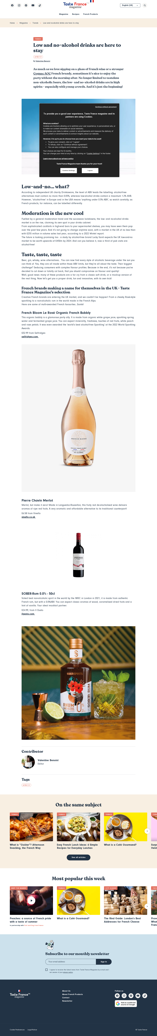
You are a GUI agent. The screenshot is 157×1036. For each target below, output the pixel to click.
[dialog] (79, 140)
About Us (66, 991)
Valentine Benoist (43, 61)
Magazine (63, 14)
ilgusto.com (28, 613)
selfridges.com (30, 336)
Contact (65, 998)
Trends (35, 23)
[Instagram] (19, 5)
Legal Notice (32, 1030)
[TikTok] (39, 5)
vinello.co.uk (29, 517)
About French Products (72, 994)
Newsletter (67, 1001)
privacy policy (68, 972)
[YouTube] (32, 5)
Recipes (75, 14)
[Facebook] (12, 5)
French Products (90, 14)
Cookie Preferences (17, 1030)
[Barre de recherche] (144, 5)
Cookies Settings (68, 170)
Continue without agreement (106, 107)
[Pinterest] (26, 5)
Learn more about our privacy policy (58, 159)
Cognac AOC (42, 73)
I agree (90, 170)
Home (12, 23)
